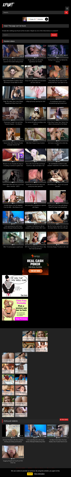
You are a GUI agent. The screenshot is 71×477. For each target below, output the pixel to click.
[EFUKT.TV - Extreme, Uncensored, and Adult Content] (35, 5)
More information (39, 474)
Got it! (30, 474)
